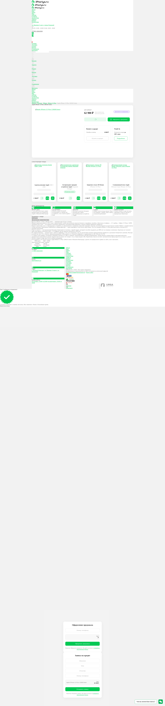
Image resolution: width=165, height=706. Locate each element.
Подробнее (121, 138)
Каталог (34, 61)
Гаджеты (34, 16)
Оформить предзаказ (82, 644)
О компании (35, 49)
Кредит (34, 47)
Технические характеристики (40, 220)
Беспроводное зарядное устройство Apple (69, 187)
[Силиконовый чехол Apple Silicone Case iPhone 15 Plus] (121, 173)
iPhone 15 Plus (52, 103)
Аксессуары (35, 18)
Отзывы (34, 43)
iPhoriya (34, 103)
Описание (35, 218)
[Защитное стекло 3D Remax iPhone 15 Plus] (95, 173)
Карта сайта (89, 272)
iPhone (34, 9)
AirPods (34, 15)
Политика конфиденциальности (75, 272)
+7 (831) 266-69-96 (37, 31)
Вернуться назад (5, 306)
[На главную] (82, 1)
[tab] (82, 218)
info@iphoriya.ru (36, 260)
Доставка (34, 45)
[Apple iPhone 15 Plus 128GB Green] (58, 131)
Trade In (34, 19)
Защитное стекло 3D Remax (95, 186)
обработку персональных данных (88, 694)
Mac (33, 14)
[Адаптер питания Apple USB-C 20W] (44, 173)
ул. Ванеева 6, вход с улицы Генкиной (43, 25)
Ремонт (34, 20)
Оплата (34, 46)
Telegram (68, 286)
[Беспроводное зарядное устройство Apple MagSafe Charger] (69, 173)
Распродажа (35, 22)
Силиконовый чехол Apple (121, 186)
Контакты (35, 50)
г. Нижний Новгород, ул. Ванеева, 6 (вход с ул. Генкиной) (45, 271)
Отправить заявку (82, 689)
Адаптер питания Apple (43, 186)
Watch (33, 12)
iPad (33, 11)
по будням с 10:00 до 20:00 (39, 281)
